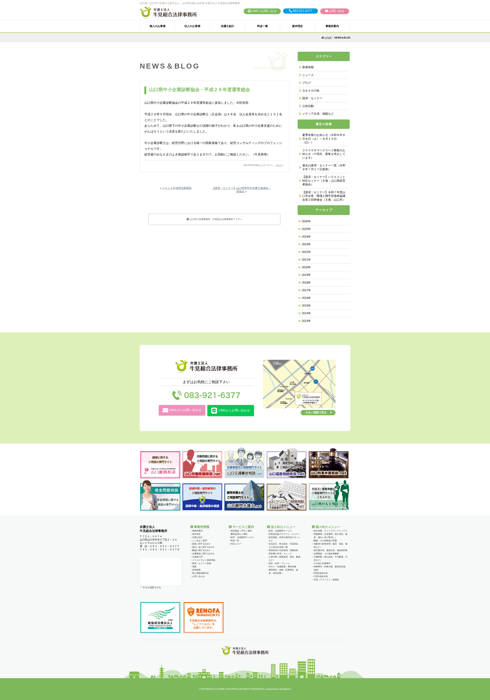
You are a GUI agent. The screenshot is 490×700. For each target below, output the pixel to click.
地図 (194, 566)
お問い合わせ (198, 576)
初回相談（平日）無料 (241, 531)
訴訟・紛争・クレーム (279, 563)
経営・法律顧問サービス (242, 537)
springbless (285, 689)
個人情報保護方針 (200, 573)
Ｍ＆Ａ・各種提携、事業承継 (282, 566)
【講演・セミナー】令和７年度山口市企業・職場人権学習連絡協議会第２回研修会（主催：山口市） (323, 196)
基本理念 (297, 26)
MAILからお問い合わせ (185, 410)
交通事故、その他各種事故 (326, 553)
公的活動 (308, 106)
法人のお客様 (192, 26)
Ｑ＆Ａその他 (310, 90)
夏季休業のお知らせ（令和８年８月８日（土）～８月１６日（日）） (323, 138)
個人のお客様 (157, 26)
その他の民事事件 (322, 563)
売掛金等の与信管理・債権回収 (283, 550)
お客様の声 (197, 557)
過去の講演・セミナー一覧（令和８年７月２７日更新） (323, 167)
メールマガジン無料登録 (203, 560)
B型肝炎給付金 (321, 573)
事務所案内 (332, 26)
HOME (328, 37)
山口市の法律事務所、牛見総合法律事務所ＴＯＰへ (215, 219)
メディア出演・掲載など (318, 113)
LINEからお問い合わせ (234, 410)
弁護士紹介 (227, 26)
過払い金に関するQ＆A (203, 547)
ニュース (308, 75)
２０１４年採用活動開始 (177, 188)
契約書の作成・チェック (280, 553)
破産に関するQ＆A (201, 544)
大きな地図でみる (151, 587)
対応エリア (236, 544)
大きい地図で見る (316, 412)
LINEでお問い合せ (264, 11)
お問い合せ (336, 11)
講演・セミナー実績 (201, 563)
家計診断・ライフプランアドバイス (330, 531)
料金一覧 (262, 26)
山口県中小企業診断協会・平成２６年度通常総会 (199, 89)
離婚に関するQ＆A (201, 550)
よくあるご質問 (199, 540)
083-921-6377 (302, 10)
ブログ (278, 165)
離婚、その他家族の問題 (325, 540)
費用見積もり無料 (239, 534)
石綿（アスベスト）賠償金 (326, 579)
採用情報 (196, 570)
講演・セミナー (312, 98)
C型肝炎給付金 (321, 576)
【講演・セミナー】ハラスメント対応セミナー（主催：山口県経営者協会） (323, 180)
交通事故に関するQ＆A (203, 553)
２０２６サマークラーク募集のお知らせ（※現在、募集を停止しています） (323, 154)
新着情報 (308, 67)
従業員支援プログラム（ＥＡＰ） (284, 534)
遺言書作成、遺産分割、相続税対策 (330, 550)
